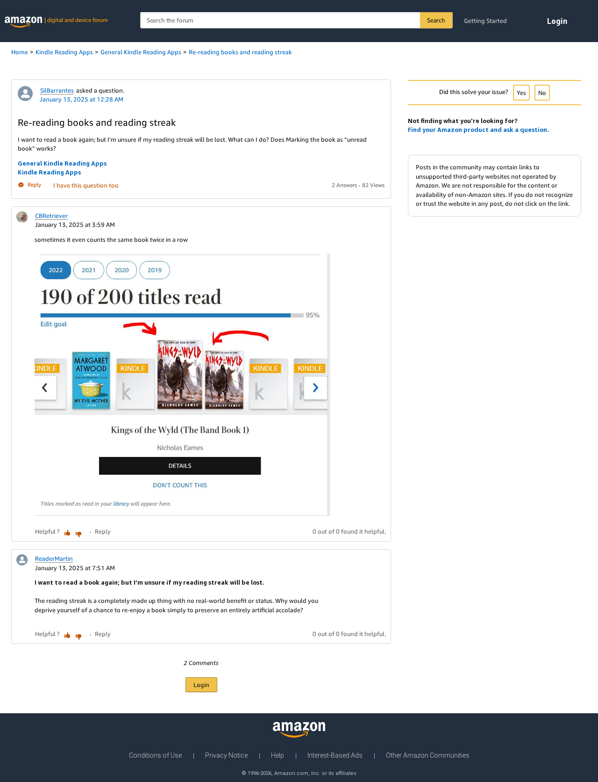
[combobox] (296, 20)
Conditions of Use (155, 755)
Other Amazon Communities (428, 755)
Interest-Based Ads (335, 755)
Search (436, 20)
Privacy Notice (226, 755)
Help (277, 755)
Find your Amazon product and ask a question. (478, 129)
